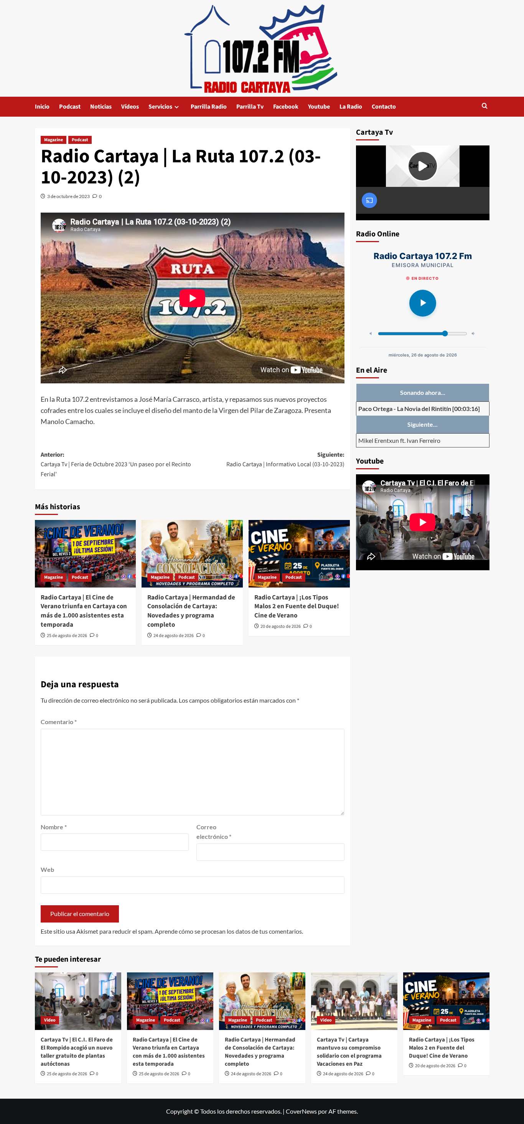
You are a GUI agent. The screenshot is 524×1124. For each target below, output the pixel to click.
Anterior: (116, 465)
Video (50, 1020)
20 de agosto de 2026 (280, 626)
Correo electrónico (213, 831)
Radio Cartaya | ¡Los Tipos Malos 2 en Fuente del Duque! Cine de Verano (296, 607)
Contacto (384, 106)
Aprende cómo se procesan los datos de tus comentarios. (229, 931)
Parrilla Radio (209, 106)
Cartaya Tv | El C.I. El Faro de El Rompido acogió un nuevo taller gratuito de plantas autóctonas (77, 1052)
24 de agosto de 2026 (173, 635)
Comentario (59, 721)
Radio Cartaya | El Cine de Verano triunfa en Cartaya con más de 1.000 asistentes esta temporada (84, 611)
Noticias (101, 106)
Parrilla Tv (250, 106)
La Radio (350, 106)
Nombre (54, 826)
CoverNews (301, 1111)
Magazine (53, 140)
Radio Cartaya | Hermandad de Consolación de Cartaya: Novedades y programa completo (191, 611)
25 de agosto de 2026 (67, 635)
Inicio (42, 106)
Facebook (285, 106)
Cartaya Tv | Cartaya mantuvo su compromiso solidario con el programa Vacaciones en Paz (349, 1052)
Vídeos (130, 106)
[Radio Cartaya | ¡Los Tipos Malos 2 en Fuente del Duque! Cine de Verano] (299, 554)
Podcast (70, 106)
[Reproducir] (422, 303)
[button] (484, 106)
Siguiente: (285, 460)
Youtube (319, 106)
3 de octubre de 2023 (68, 196)
